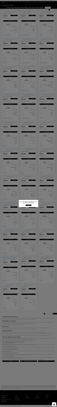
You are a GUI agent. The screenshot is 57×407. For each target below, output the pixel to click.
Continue (28, 205)
